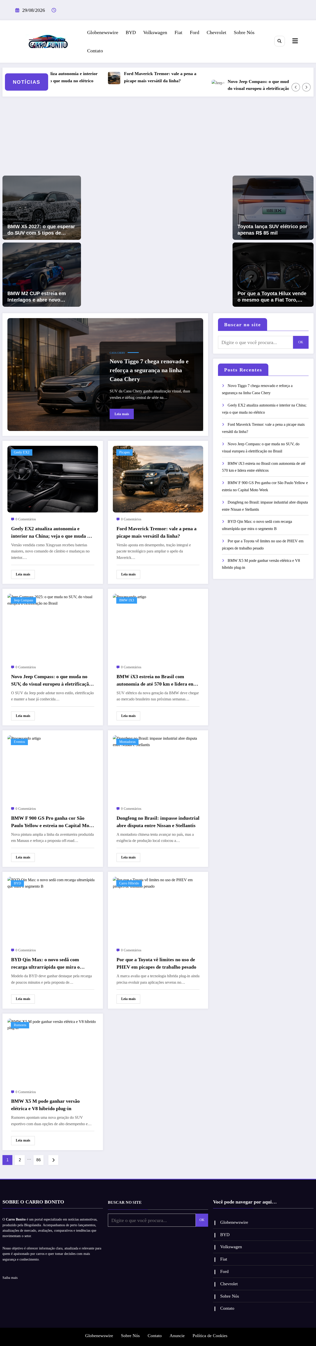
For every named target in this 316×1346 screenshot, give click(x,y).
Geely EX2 (21, 452)
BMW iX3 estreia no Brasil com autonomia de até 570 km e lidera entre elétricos (158, 681)
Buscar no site (242, 324)
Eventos (19, 742)
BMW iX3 (126, 600)
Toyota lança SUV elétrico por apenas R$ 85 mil (272, 230)
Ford (194, 32)
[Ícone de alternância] (294, 41)
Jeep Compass (23, 600)
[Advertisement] (158, 138)
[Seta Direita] (306, 87)
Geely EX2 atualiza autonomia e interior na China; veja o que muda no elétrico (51, 533)
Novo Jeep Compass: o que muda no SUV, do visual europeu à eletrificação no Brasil (246, 85)
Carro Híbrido (129, 883)
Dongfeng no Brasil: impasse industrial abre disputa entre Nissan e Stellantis (158, 821)
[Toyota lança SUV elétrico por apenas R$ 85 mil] (273, 207)
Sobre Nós (244, 32)
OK (300, 342)
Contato (95, 50)
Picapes (124, 452)
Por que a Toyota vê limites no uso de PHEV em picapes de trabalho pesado (156, 963)
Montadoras (127, 742)
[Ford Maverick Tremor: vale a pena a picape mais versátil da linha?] (158, 479)
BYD (131, 32)
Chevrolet (216, 32)
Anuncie (177, 1335)
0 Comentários (26, 519)
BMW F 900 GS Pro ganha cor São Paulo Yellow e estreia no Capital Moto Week (52, 822)
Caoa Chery (117, 352)
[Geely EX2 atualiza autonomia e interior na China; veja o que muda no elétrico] (52, 479)
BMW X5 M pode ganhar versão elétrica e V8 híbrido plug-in (45, 1104)
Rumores (20, 1025)
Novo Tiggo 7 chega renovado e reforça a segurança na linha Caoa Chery (149, 370)
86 (38, 1160)
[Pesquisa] (279, 41)
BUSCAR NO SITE (125, 1202)
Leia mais (122, 414)
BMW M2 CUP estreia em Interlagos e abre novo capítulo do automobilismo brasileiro (39, 297)
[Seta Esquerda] (296, 87)
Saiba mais (10, 1278)
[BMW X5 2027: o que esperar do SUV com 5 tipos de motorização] (41, 207)
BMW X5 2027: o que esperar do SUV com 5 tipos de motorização (41, 230)
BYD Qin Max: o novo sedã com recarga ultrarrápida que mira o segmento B (45, 964)
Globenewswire (102, 32)
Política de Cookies (210, 1335)
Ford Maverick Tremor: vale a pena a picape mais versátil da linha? (139, 77)
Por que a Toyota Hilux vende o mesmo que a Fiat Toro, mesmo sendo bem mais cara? (271, 297)
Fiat (178, 32)
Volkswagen (155, 32)
